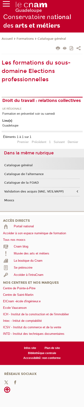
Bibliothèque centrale (42, 353)
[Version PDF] (72, 48)
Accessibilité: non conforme (42, 358)
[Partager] (78, 48)
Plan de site (52, 348)
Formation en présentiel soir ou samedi (28, 113)
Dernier (73, 142)
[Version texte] (65, 48)
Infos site (30, 348)
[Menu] (6, 5)
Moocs (9, 200)
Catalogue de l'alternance (24, 174)
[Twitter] (6, 382)
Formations (25, 39)
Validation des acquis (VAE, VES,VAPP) (33, 191)
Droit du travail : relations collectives (41, 100)
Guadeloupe (10, 125)
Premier (23, 142)
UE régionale (11, 109)
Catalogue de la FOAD (21, 183)
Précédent (39, 142)
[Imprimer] (58, 48)
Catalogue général (52, 39)
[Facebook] (15, 382)
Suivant (59, 142)
